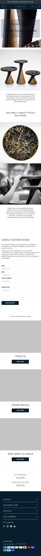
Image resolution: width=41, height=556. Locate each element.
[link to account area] (35, 6)
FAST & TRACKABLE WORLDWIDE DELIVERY (20, 1)
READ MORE (20, 361)
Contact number (6, 278)
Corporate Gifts (8, 528)
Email (3, 272)
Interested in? (6, 287)
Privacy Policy (22, 544)
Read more (20, 477)
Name (3, 265)
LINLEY (10, 541)
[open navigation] (3, 6)
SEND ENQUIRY (10, 303)
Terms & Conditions (9, 544)
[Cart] (38, 6)
